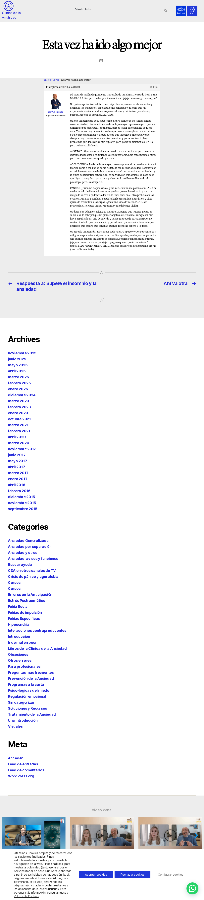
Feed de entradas (23, 764)
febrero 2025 (19, 383)
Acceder (15, 758)
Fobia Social (18, 606)
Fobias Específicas (24, 618)
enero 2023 (18, 413)
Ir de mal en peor (22, 642)
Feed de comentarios (26, 770)
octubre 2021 (19, 419)
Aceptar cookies (96, 874)
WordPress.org (21, 776)
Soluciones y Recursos (27, 708)
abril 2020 (17, 437)
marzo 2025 (18, 377)
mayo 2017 (17, 461)
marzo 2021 (18, 425)
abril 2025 (17, 371)
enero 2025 (18, 389)
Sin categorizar (21, 702)
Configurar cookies (170, 874)
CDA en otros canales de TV (32, 570)
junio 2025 (17, 359)
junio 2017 (17, 455)
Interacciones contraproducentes (37, 630)
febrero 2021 (19, 431)
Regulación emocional (27, 696)
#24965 (154, 87)
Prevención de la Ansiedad (31, 678)
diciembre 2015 (21, 497)
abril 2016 (16, 485)
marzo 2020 (18, 443)
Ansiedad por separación (30, 546)
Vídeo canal (102, 810)
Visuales (15, 726)
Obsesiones (18, 654)
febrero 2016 (19, 491)
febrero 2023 (19, 407)
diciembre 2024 (21, 395)
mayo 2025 (18, 365)
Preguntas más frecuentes (31, 672)
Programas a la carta (26, 684)
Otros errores (19, 660)
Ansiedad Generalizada (28, 540)
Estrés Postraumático (26, 600)
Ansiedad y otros (22, 552)
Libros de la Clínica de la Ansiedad (37, 648)
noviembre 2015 (22, 503)
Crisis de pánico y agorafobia (33, 576)
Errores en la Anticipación (30, 594)
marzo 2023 (18, 401)
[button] (79, 9)
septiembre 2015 (22, 509)
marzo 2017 (18, 473)
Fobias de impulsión (25, 612)
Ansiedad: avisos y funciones (33, 558)
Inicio (47, 79)
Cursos (14, 582)
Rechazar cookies (132, 874)
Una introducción (23, 720)
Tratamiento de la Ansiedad (32, 714)
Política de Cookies (26, 896)
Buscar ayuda (20, 564)
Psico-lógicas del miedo (28, 690)
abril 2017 (16, 467)
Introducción (19, 636)
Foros (56, 79)
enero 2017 (17, 479)
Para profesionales (24, 666)
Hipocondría (18, 624)
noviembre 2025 (22, 353)
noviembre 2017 (22, 449)
